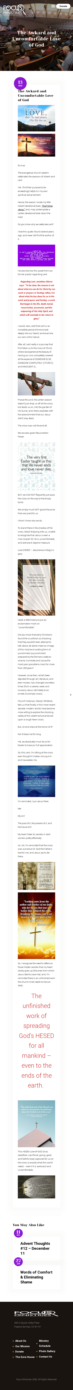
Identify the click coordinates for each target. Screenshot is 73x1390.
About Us (20, 1340)
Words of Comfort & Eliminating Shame (36, 1277)
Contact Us (45, 1356)
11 (18, 1232)
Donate (19, 1351)
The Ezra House (25, 1357)
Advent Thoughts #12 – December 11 (35, 1248)
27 (18, 1261)
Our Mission (22, 1346)
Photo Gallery (47, 1351)
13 (20, 82)
